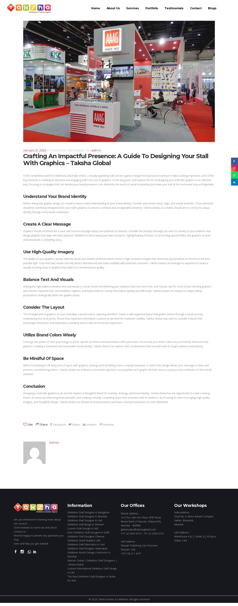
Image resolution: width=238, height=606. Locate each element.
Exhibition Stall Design (68, 150)
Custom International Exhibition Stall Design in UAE (92, 570)
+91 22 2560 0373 (153, 533)
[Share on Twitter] (74, 424)
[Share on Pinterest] (106, 424)
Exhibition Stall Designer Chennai (85, 536)
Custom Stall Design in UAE (82, 528)
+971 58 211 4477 (131, 553)
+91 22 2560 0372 (131, 533)
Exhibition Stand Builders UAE (84, 540)
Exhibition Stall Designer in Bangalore (88, 512)
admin (96, 150)
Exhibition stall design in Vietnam (85, 524)
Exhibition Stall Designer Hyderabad (87, 548)
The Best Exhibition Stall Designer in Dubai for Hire (91, 578)
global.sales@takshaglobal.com (138, 529)
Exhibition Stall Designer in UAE (84, 520)
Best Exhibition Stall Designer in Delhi (88, 532)
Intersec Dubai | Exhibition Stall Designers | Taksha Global (92, 562)
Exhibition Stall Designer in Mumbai (87, 516)
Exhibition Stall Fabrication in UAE (86, 544)
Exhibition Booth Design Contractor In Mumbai (88, 554)
